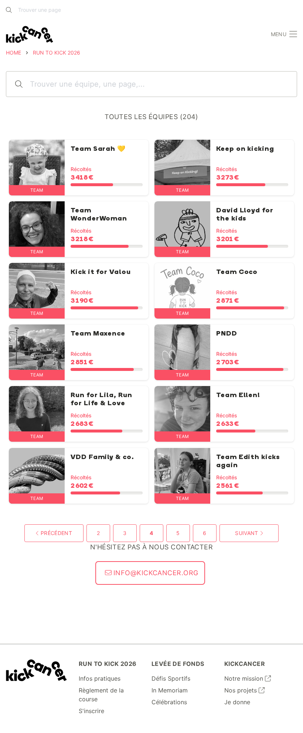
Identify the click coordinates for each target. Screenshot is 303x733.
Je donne (237, 702)
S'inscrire (91, 711)
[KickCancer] (36, 670)
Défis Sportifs (171, 678)
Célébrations (169, 702)
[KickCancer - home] (29, 34)
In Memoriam (170, 690)
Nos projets (241, 690)
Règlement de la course (101, 695)
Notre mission (244, 678)
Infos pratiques (99, 678)
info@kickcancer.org (155, 573)
